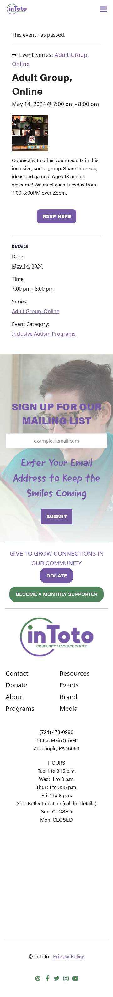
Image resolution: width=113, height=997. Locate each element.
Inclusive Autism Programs (44, 333)
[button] (103, 9)
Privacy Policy (68, 956)
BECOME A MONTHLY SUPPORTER (56, 594)
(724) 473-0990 (56, 731)
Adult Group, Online (35, 311)
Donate (56, 575)
